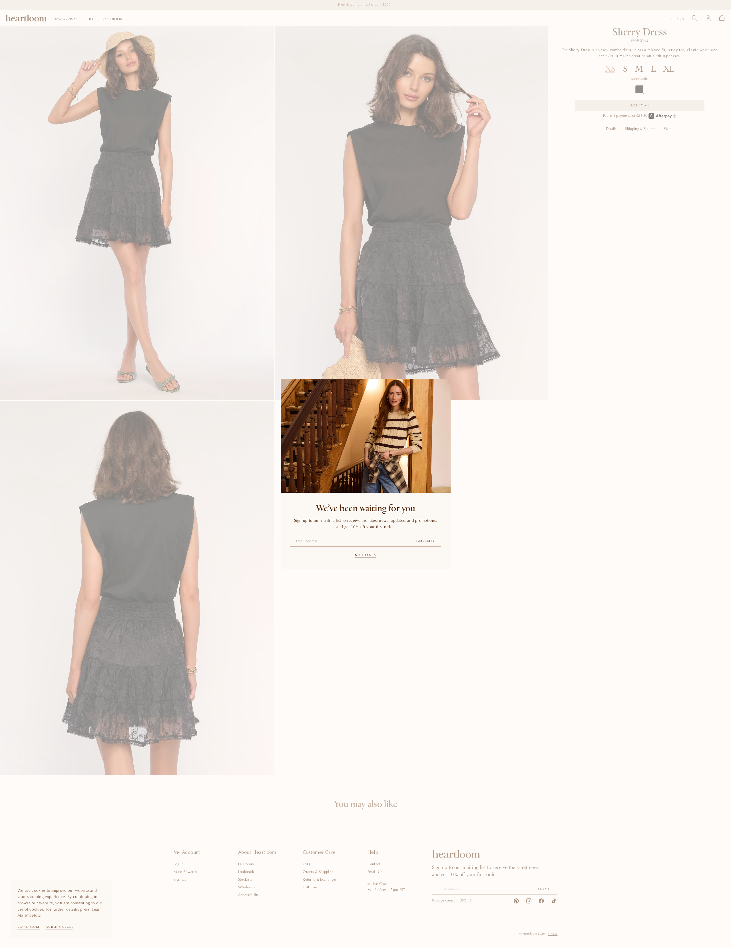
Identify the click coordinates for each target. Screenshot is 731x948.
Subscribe (425, 541)
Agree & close (59, 927)
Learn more (28, 927)
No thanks (365, 555)
